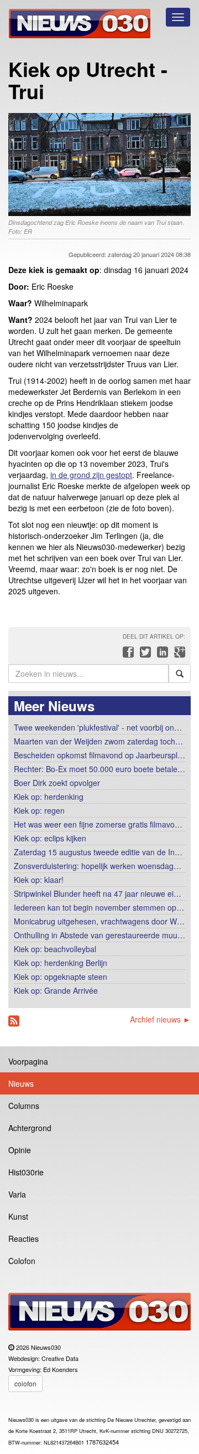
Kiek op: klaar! (39, 879)
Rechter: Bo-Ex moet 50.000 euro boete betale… (99, 768)
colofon (25, 1383)
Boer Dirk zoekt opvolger (57, 782)
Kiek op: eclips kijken (50, 838)
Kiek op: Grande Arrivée (56, 990)
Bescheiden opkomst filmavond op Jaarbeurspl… (99, 755)
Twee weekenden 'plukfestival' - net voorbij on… (98, 727)
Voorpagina (28, 1061)
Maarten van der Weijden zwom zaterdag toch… (98, 741)
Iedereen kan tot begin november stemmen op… (99, 907)
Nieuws (21, 1083)
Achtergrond (29, 1127)
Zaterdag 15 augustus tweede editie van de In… (98, 851)
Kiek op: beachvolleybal (55, 948)
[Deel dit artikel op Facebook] (126, 655)
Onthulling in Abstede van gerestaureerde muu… (99, 935)
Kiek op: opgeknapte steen (60, 976)
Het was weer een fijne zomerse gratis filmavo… (98, 824)
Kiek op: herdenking (48, 796)
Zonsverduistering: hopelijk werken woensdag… (97, 865)
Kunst (18, 1216)
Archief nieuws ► (160, 1019)
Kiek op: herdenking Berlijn (60, 962)
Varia (17, 1194)
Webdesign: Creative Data (43, 1358)
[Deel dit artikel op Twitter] (144, 655)
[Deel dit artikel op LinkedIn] (161, 655)
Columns (23, 1105)
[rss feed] (13, 1021)
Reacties (23, 1238)
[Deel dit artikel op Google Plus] (177, 655)
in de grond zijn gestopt (91, 474)
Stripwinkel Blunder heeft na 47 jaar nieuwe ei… (97, 893)
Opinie (19, 1149)
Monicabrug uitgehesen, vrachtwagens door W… (99, 921)
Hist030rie (26, 1172)
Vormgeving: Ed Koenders (43, 1369)
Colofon (21, 1260)
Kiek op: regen (39, 810)
